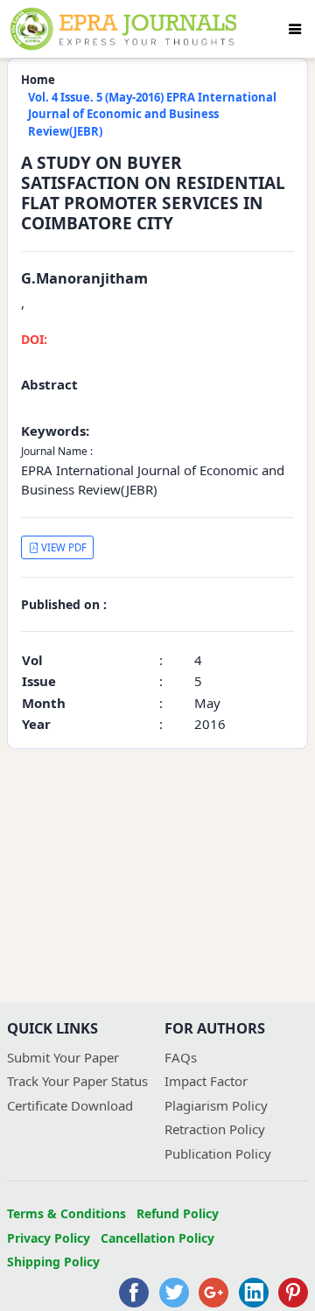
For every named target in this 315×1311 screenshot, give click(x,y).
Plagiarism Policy (216, 1105)
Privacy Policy (48, 1238)
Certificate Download (70, 1105)
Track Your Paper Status (77, 1081)
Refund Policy (177, 1213)
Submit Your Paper (63, 1057)
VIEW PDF (62, 547)
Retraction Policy (214, 1129)
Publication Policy (217, 1153)
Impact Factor (206, 1081)
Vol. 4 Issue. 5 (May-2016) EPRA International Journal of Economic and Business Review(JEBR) (152, 114)
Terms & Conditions (66, 1213)
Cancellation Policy (157, 1238)
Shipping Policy (53, 1261)
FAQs (180, 1057)
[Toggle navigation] (295, 29)
